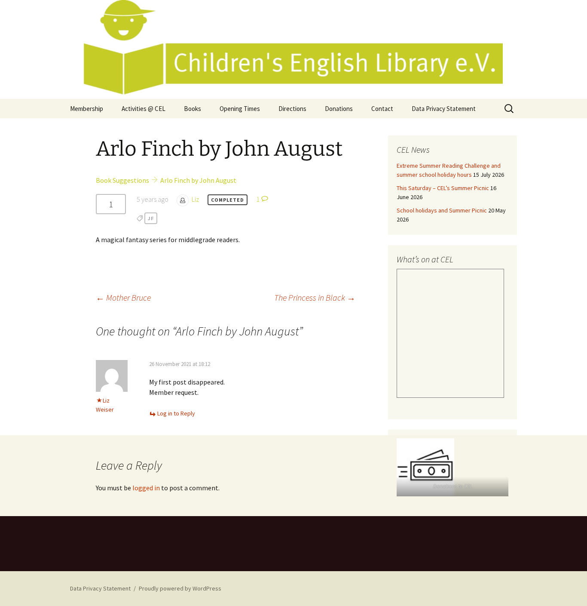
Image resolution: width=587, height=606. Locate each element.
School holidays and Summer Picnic (442, 210)
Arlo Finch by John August (198, 180)
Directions (292, 109)
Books (192, 109)
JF (151, 218)
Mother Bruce (123, 297)
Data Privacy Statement (444, 109)
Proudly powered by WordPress (180, 588)
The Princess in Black (314, 297)
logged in (146, 487)
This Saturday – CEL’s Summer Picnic (443, 188)
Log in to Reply (176, 413)
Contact (382, 109)
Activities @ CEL (143, 109)
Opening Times (240, 109)
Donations (339, 109)
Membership (86, 109)
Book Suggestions (122, 180)
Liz (195, 199)
